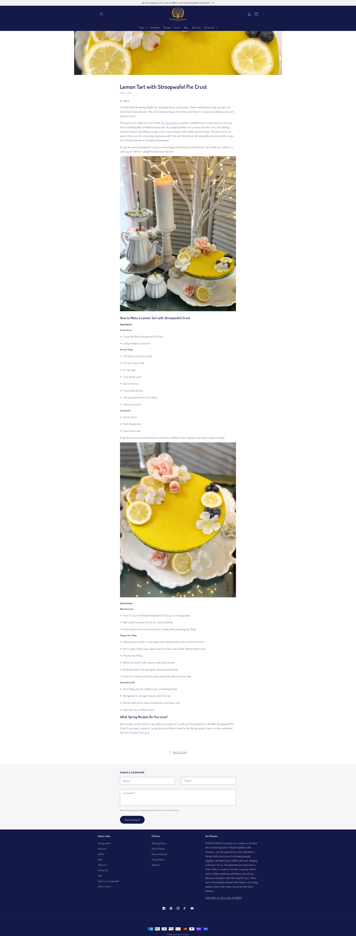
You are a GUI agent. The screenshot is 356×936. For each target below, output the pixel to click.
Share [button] (126, 100)
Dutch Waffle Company (181, 934)
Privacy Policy (158, 859)
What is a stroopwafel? (108, 881)
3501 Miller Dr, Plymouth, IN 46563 (223, 897)
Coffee (101, 854)
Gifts (100, 859)
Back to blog (180, 752)
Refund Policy (158, 848)
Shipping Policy (159, 843)
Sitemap (156, 864)
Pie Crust (102, 848)
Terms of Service (159, 854)
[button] (101, 14)
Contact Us (103, 870)
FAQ (100, 875)
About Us (102, 864)
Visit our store (104, 886)
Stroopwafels (104, 843)
